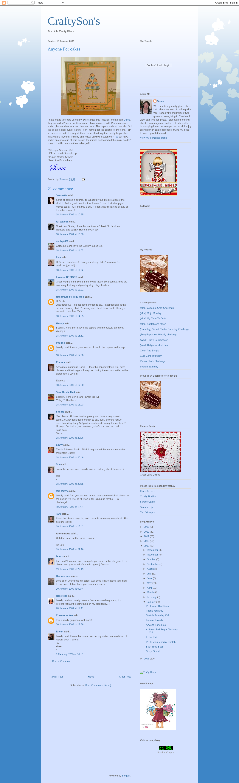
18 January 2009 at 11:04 (69, 270)
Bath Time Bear (154, 646)
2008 (147, 658)
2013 (147, 526)
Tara (58, 513)
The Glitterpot (147, 512)
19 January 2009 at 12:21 (69, 507)
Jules (127, 119)
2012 (147, 531)
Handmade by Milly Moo (70, 296)
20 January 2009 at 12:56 (69, 624)
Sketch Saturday (149, 366)
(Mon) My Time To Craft (153, 318)
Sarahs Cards (147, 501)
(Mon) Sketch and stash (153, 324)
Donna (59, 556)
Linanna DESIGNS (66, 277)
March (150, 592)
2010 (147, 541)
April (150, 587)
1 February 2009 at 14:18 (69, 654)
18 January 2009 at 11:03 (69, 250)
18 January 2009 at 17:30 (69, 385)
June (150, 578)
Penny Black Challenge (152, 361)
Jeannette (61, 195)
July (149, 573)
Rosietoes (61, 595)
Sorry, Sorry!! (153, 651)
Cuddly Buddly (148, 496)
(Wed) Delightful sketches (154, 345)
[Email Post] (83, 179)
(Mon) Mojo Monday (151, 313)
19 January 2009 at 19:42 (69, 526)
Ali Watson (62, 221)
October (151, 559)
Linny (59, 444)
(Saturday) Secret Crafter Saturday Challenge (164, 329)
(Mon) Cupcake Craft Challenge (157, 308)
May (149, 583)
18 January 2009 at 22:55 (69, 483)
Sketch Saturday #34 (157, 615)
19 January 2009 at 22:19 (69, 569)
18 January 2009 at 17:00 (69, 355)
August (151, 568)
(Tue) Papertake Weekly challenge (158, 334)
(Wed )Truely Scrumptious (154, 340)
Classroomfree (64, 615)
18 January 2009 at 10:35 (69, 214)
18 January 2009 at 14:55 (69, 316)
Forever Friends (154, 620)
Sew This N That (65, 392)
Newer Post (56, 676)
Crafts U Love (147, 491)
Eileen (59, 631)
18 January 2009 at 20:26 (69, 437)
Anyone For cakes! (156, 624)
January (151, 602)
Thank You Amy (154, 610)
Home (91, 676)
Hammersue (63, 576)
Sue (58, 464)
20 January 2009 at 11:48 (69, 608)
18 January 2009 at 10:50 (69, 234)
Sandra (60, 411)
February (152, 597)
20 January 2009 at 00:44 (69, 588)
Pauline (60, 342)
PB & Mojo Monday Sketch (161, 642)
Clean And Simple (149, 350)
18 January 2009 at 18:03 (69, 404)
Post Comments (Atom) (98, 685)
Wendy (60, 323)
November (153, 554)
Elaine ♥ (61, 362)
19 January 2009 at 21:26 (69, 549)
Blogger (126, 775)
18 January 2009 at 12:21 (69, 289)
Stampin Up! (146, 507)
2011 (147, 536)
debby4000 (62, 241)
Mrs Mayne (62, 491)
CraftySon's (74, 21)
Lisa (58, 257)
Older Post (125, 676)
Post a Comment (61, 661)
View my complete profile (153, 137)
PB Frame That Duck (157, 606)
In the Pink (152, 637)
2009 (147, 545)
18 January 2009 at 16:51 (69, 335)
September (153, 564)
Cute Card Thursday (151, 355)
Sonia (160, 101)
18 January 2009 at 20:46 (69, 457)
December (153, 550)
